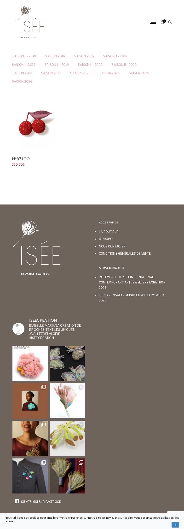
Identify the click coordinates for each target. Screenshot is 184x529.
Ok (175, 525)
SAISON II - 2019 (57, 64)
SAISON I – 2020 (90, 64)
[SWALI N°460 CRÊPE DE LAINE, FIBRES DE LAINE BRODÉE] (30, 400)
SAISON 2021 (22, 73)
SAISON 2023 (80, 73)
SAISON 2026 (22, 81)
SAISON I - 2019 (23, 64)
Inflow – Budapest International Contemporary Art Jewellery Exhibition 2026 (132, 282)
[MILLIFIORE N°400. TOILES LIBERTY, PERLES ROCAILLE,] (30, 438)
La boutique (108, 232)
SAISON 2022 (51, 73)
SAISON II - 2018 (115, 56)
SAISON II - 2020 (124, 64)
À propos (106, 239)
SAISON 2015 (84, 56)
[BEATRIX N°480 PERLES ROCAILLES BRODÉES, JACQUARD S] (30, 476)
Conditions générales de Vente (125, 253)
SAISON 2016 (55, 56)
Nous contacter (112, 246)
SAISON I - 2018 (24, 56)
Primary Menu (153, 22)
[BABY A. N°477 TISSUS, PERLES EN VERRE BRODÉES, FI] (67, 476)
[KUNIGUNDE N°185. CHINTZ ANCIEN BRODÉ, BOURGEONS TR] (67, 400)
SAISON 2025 (139, 73)
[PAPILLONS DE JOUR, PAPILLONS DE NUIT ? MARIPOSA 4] (67, 363)
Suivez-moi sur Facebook (40, 502)
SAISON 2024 (110, 73)
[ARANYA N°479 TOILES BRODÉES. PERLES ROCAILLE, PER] (67, 438)
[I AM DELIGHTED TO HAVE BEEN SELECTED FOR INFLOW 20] (30, 363)
